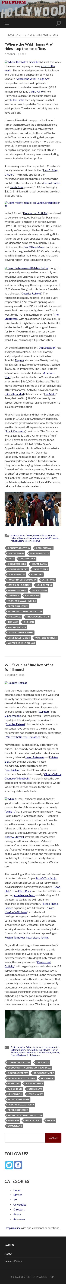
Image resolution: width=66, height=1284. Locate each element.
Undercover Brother (20, 632)
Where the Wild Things (21, 643)
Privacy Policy (13, 1261)
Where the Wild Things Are (33, 78)
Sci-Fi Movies (33, 1055)
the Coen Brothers (38, 616)
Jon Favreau (34, 1089)
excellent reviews (24, 895)
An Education (47, 347)
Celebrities (19, 1204)
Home (16, 1190)
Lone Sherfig (44, 585)
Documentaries (51, 1047)
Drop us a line (13, 1227)
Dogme (19, 360)
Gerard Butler (51, 183)
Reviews (21, 1055)
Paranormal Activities (22, 601)
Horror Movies (34, 538)
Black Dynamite (15, 431)
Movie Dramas (18, 540)
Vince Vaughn (13, 715)
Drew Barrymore (43, 1073)
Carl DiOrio (36, 91)
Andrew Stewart (14, 836)
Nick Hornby (39, 590)
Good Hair (47, 1078)
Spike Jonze (14, 616)
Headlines (37, 574)
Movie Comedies (51, 538)
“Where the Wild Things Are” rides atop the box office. (29, 46)
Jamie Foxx (16, 187)
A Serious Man (44, 548)
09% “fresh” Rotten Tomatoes (22, 736)
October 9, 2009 (14, 675)
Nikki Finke (17, 100)
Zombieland (13, 770)
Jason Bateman (34, 757)
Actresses (38, 1047)
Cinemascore (27, 558)
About (8, 1253)
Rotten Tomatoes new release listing (26, 937)
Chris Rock (24, 891)
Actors (29, 535)
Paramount (32, 595)
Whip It (10, 811)
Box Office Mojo (33, 247)
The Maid (49, 394)
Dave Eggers (40, 569)
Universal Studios (19, 637)
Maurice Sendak (17, 590)
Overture (14, 595)
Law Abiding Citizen (19, 585)
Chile (11, 558)
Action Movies (18, 535)
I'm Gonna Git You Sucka (22, 579)
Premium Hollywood (33, 1277)
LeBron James (35, 1094)
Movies (30, 540)
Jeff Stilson (15, 1089)
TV (15, 1199)
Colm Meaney (39, 564)
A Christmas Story (19, 548)
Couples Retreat (31, 293)
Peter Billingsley (18, 606)
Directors (19, 1209)
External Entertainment (44, 535)
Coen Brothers (17, 564)
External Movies (19, 538)
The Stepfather (17, 627)
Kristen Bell (15, 1094)
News (37, 540)
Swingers (44, 711)
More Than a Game (18, 1099)
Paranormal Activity (35, 213)
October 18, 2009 (15, 54)
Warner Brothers (46, 637)
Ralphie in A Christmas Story (25, 611)
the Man (29, 622)
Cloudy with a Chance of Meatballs (29, 1067)
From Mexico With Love (22, 1078)
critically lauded (14, 394)
